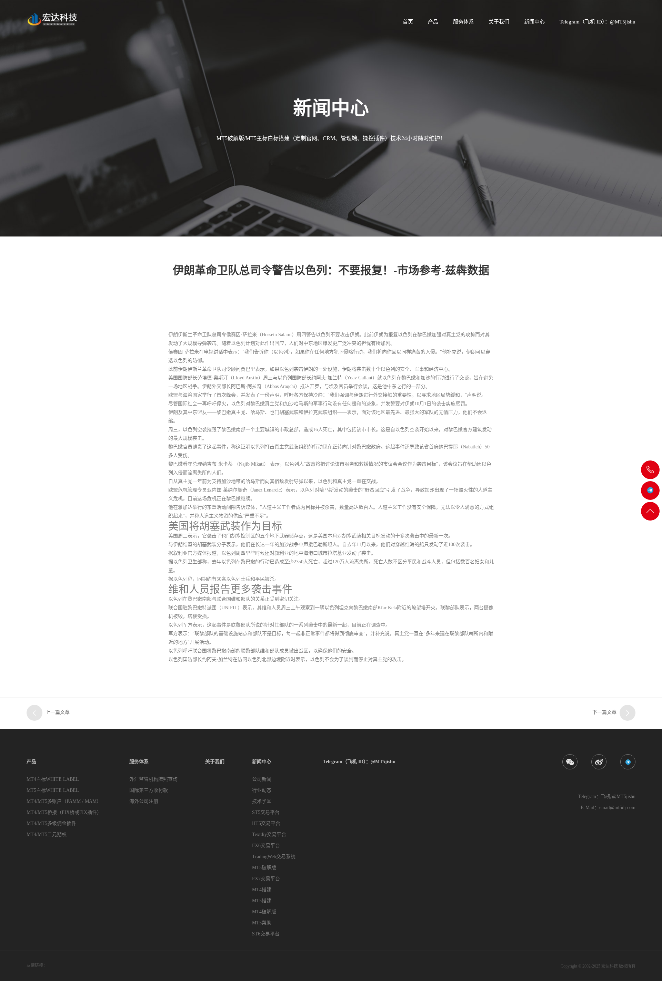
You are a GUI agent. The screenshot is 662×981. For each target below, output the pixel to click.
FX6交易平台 (266, 845)
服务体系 (463, 22)
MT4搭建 (261, 889)
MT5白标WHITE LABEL (53, 790)
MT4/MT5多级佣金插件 (51, 823)
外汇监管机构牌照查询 (153, 779)
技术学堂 (261, 801)
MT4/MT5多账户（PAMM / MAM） (64, 801)
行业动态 (261, 790)
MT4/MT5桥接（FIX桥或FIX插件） (64, 812)
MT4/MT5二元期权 (47, 834)
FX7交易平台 (266, 878)
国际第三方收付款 (148, 790)
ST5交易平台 (266, 812)
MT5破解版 (264, 867)
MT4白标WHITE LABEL (53, 779)
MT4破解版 (264, 911)
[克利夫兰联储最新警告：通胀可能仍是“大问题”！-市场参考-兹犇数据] (34, 713)
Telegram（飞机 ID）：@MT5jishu (597, 22)
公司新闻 (261, 779)
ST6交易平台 (266, 933)
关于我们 (499, 22)
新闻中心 (534, 22)
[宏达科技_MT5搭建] (52, 19)
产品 (433, 22)
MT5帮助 (261, 922)
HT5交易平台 (266, 823)
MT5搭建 (261, 900)
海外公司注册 (143, 801)
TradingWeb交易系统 (273, 856)
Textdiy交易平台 (269, 834)
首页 (408, 22)
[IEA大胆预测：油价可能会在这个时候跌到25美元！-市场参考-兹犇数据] (627, 713)
